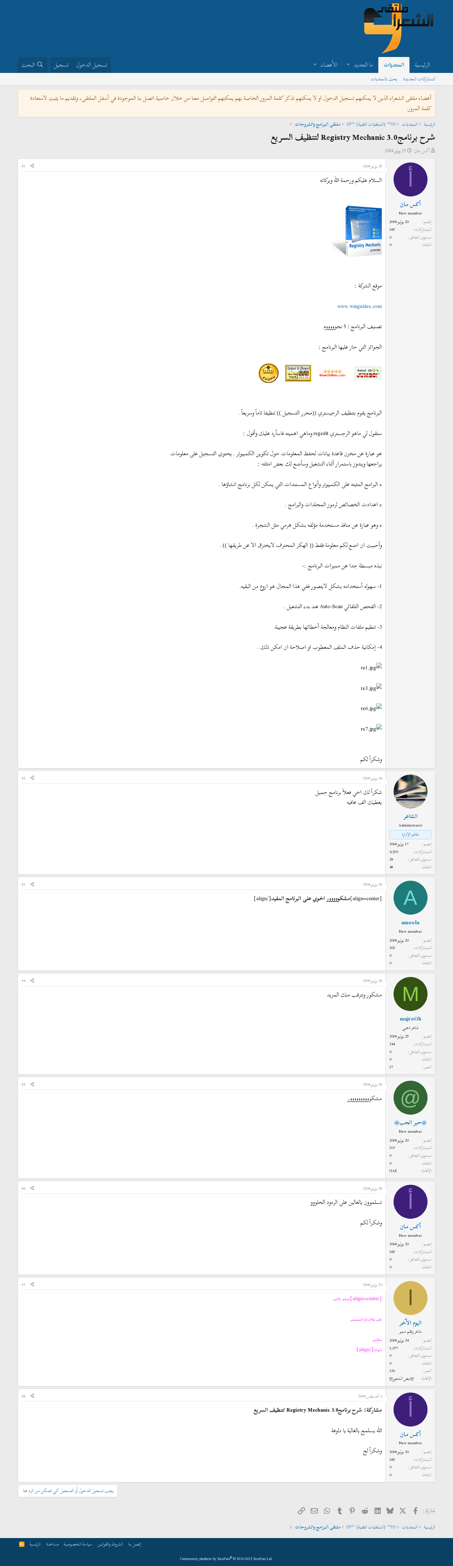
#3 (23, 884)
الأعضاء (329, 64)
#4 (23, 980)
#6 (23, 1188)
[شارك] (32, 166)
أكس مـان (422, 150)
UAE (393, 1170)
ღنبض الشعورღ (401, 1378)
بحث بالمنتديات (384, 79)
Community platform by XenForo (226, 1559)
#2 (23, 778)
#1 (23, 166)
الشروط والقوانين (110, 1544)
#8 (23, 1396)
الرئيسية (422, 64)
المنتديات (394, 64)
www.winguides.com (359, 306)
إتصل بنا (134, 1544)
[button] (348, 65)
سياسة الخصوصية (78, 1544)
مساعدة (52, 1544)
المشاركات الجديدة (419, 79)
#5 (23, 1084)
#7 (23, 1284)
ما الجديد (363, 64)
